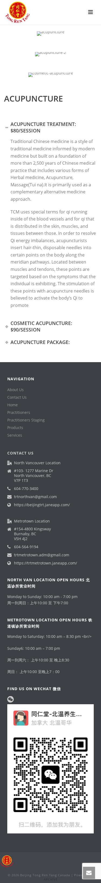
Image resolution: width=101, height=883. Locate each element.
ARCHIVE (51, 879)
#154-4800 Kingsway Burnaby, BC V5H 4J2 (32, 534)
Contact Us (17, 397)
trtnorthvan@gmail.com (35, 496)
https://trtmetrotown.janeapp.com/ (45, 563)
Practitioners (18, 412)
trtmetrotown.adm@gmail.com (41, 555)
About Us (15, 389)
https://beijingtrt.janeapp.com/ (42, 504)
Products (15, 427)
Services (14, 435)
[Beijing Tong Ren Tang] (6, 860)
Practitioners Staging (26, 420)
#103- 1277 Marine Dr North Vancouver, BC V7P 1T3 (33, 475)
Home (12, 404)
